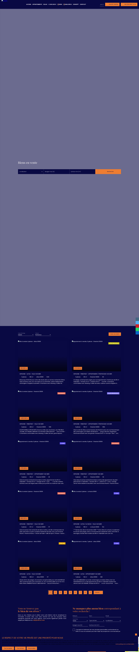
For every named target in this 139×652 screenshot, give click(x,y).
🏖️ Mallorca (67, 4)
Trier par (37, 333)
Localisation (22, 171)
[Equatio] (7, 4)
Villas (45, 4)
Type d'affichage (21, 333)
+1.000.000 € (52, 4)
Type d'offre (75, 619)
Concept (76, 4)
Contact (83, 4)
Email (107, 616)
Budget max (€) (50, 171)
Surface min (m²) (76, 171)
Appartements (37, 4)
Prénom (75, 616)
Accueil (28, 4)
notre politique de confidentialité (125, 644)
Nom (90, 616)
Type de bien (93, 620)
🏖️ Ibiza (59, 4)
